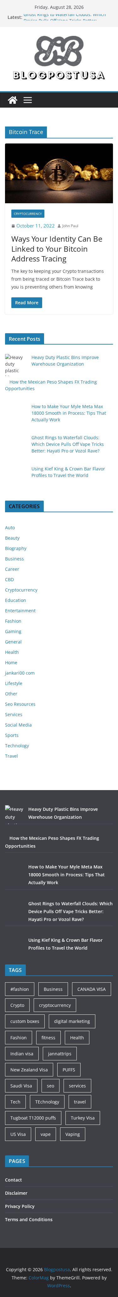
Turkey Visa (83, 1118)
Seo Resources (20, 704)
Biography (15, 548)
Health (12, 652)
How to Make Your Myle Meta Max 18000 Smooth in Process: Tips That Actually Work (68, 413)
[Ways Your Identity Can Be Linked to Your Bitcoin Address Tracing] (59, 173)
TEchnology (47, 1102)
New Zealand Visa (29, 1070)
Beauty (12, 538)
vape (46, 1134)
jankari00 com (20, 673)
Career (12, 569)
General (13, 642)
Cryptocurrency (28, 213)
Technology (17, 746)
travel (80, 1102)
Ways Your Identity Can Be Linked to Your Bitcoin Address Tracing (56, 248)
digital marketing (72, 1021)
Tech (15, 1102)
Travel (11, 756)
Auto (10, 528)
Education (15, 600)
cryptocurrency (55, 1005)
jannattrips (59, 1054)
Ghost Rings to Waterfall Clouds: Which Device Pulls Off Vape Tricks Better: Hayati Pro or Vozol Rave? (67, 444)
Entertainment (20, 611)
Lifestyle (13, 683)
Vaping (72, 1134)
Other (11, 694)
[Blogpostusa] (12, 100)
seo (50, 1086)
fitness (48, 1038)
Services (13, 714)
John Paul (70, 225)
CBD (9, 579)
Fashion (13, 621)
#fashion (19, 989)
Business (14, 559)
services (77, 1086)
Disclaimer (16, 1193)
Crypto (17, 1005)
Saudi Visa (21, 1086)
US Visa (18, 1134)
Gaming (13, 631)
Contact (13, 1180)
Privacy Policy (20, 1206)
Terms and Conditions (29, 1219)
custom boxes (24, 1021)
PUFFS (69, 1070)
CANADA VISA (91, 989)
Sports (12, 735)
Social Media (18, 725)
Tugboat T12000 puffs (33, 1118)
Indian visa (21, 1054)
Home (11, 662)
